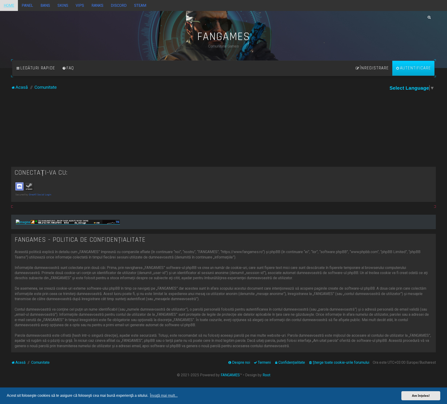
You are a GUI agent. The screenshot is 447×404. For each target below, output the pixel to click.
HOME (9, 5)
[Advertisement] (223, 131)
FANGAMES (230, 375)
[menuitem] (68, 68)
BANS (45, 5)
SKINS (63, 5)
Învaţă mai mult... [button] (164, 395)
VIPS (80, 5)
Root (266, 375)
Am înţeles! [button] (421, 395)
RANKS (97, 5)
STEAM (140, 5)
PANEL (27, 5)
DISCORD (119, 5)
